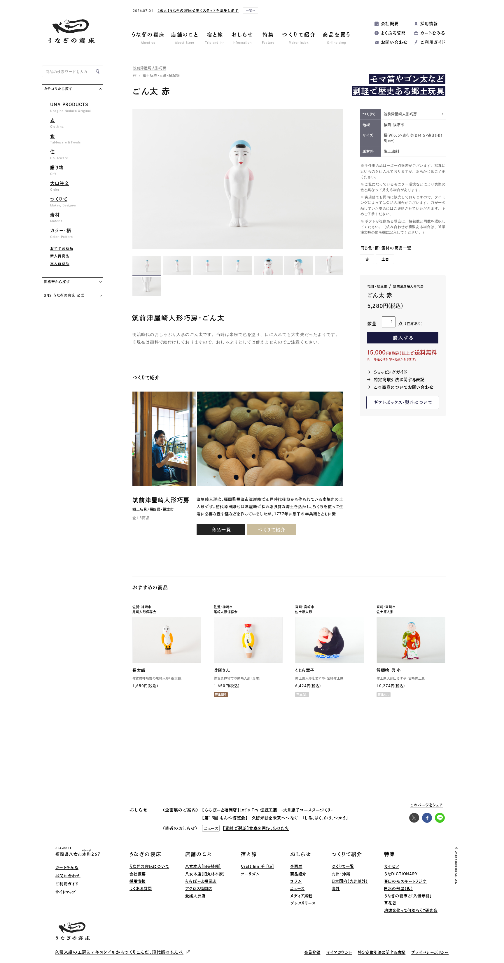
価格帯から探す (57, 281)
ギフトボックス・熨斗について (403, 402)
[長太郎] (166, 640)
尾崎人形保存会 (144, 611)
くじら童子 (304, 670)
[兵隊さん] (248, 640)
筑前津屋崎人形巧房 (149, 68)
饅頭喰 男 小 (389, 670)
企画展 (296, 866)
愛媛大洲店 (195, 896)
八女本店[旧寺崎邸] (203, 866)
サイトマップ (65, 892)
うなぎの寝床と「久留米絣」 (408, 896)
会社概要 (390, 24)
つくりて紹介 (272, 529)
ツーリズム (250, 874)
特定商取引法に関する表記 (399, 380)
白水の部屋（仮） (398, 888)
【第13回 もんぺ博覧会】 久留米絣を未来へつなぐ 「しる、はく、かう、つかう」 (275, 818)
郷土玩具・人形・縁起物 (161, 75)
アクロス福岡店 (198, 888)
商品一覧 (221, 529)
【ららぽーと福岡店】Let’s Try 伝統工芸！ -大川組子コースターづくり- (267, 810)
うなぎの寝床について (149, 866)
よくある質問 (393, 33)
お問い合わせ (394, 42)
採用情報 (429, 24)
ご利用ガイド (432, 42)
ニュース (297, 888)
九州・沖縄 (341, 874)
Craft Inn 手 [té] (257, 866)
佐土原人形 (303, 611)
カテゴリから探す (58, 88)
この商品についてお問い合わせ (404, 387)
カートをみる (432, 33)
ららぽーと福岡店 (200, 881)
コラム (296, 881)
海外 (336, 888)
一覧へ (251, 10)
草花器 (390, 903)
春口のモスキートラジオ (405, 881)
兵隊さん (222, 670)
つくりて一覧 (343, 866)
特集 (389, 854)
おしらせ (300, 854)
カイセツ (391, 866)
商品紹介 (298, 874)
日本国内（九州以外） (350, 881)
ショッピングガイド (390, 372)
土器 (385, 259)
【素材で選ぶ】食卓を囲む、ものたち (256, 828)
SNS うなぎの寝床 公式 (64, 295)
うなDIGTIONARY (401, 874)
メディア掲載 (301, 896)
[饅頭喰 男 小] (411, 640)
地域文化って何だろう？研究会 (411, 910)
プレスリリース (303, 903)
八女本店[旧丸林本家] (205, 874)
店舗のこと (198, 854)
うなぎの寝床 (146, 854)
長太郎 (138, 670)
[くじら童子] (329, 640)
